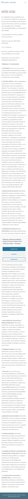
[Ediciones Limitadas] (8, 3)
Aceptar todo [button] (14, 249)
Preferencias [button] (14, 259)
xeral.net (18, 496)
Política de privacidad (12, 494)
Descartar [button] (14, 254)
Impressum (17, 243)
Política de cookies (21, 494)
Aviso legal (5, 494)
